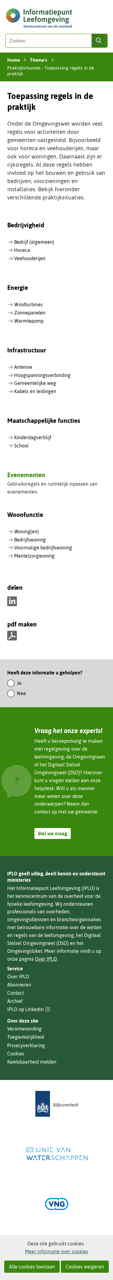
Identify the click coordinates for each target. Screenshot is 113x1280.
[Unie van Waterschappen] (56, 1154)
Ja (19, 683)
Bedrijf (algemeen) (34, 242)
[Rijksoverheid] (56, 1104)
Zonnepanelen (30, 312)
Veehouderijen (30, 258)
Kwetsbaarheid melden (31, 1061)
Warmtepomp (29, 321)
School (21, 445)
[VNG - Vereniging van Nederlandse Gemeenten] (56, 1204)
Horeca (22, 250)
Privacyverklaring (26, 1045)
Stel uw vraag (52, 833)
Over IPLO (46, 959)
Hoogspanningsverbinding (42, 375)
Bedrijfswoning (30, 539)
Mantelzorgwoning (34, 556)
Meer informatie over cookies (56, 1251)
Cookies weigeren (85, 1266)
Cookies (15, 1053)
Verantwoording (24, 1028)
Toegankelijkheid (25, 1037)
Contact (15, 993)
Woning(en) (26, 531)
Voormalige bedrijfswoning (43, 547)
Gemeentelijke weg (35, 383)
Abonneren (19, 984)
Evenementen (26, 474)
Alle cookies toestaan (32, 1266)
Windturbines (28, 304)
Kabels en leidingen (35, 391)
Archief (15, 1001)
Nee (21, 693)
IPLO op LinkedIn (28, 1009)
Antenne (23, 367)
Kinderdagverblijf (32, 437)
